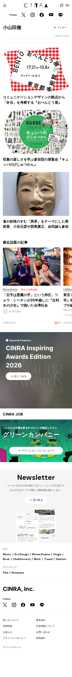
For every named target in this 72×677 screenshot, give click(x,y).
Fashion (61, 559)
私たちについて (11, 620)
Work (37, 559)
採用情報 (7, 626)
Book (6, 559)
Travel (48, 559)
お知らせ (7, 632)
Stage (57, 554)
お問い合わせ (43, 632)
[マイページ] (4, 5)
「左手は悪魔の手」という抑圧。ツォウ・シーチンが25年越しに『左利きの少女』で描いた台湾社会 (31, 300)
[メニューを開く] (67, 5)
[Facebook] (42, 15)
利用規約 (40, 638)
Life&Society (22, 559)
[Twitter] (24, 15)
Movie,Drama (41, 554)
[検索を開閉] (62, 5)
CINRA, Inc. (18, 589)
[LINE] (60, 15)
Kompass (18, 572)
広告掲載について (45, 626)
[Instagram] (33, 15)
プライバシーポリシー (14, 638)
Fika (5, 572)
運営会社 (40, 620)
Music (7, 554)
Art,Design (21, 554)
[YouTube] (51, 15)
